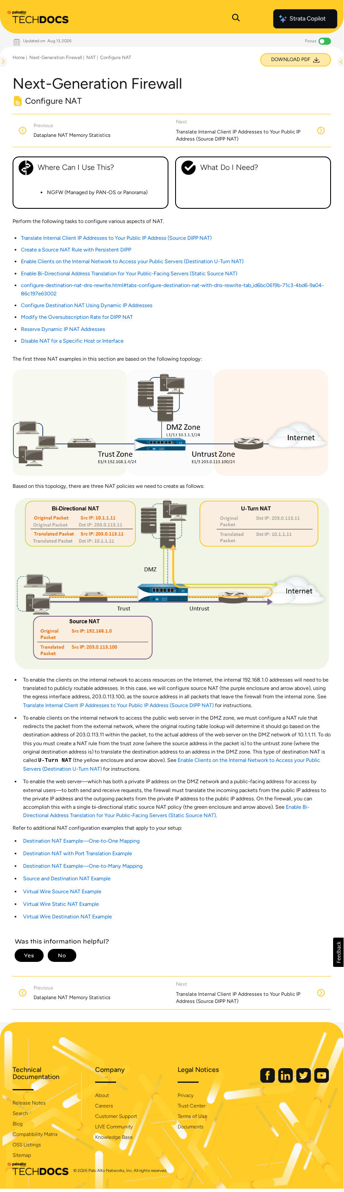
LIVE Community (114, 1127)
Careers (104, 1106)
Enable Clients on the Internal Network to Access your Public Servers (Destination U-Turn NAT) (132, 261)
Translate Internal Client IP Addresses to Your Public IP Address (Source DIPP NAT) (116, 238)
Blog (18, 1124)
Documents (191, 1127)
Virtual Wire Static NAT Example (61, 904)
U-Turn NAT (55, 761)
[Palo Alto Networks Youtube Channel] (321, 1080)
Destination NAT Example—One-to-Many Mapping (82, 866)
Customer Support (116, 1116)
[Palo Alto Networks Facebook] (268, 1080)
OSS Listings (27, 1145)
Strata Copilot (308, 18)
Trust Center (192, 1106)
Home (19, 57)
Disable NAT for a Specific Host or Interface (72, 341)
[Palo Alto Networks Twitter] (304, 1080)
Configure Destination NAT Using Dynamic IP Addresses (87, 305)
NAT (91, 57)
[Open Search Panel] (236, 19)
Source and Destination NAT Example (67, 878)
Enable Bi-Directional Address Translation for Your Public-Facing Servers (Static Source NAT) (129, 273)
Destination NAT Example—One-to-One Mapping (81, 841)
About (102, 1095)
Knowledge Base (114, 1137)
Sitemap (22, 1155)
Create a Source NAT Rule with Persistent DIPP (76, 249)
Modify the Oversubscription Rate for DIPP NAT (77, 317)
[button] (338, 952)
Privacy (186, 1095)
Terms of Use (192, 1116)
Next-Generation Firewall (55, 57)
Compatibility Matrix (35, 1134)
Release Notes (29, 1103)
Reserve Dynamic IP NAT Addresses (63, 329)
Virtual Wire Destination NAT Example (67, 916)
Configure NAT (115, 57)
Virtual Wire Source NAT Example (62, 891)
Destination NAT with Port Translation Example (77, 853)
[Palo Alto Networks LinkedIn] (286, 1080)
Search (20, 1113)
